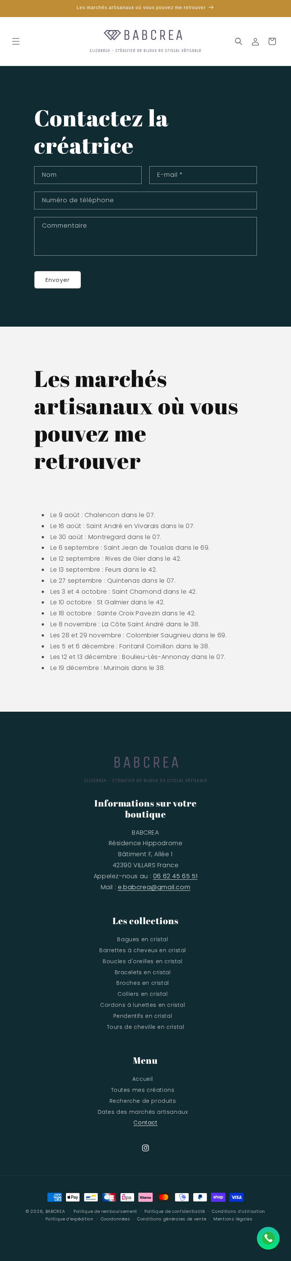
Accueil (142, 1079)
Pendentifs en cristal (142, 1016)
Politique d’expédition (69, 1219)
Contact (145, 1122)
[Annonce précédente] (14, 8)
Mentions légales (232, 1219)
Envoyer (57, 280)
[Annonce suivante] (276, 8)
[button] (16, 41)
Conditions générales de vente (171, 1219)
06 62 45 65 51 (175, 876)
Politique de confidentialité (174, 1211)
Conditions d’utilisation (238, 1211)
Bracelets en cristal (143, 972)
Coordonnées (115, 1219)
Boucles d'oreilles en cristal (142, 961)
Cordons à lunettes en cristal (142, 1005)
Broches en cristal (142, 983)
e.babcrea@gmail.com (154, 887)
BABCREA (55, 1211)
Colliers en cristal (142, 994)
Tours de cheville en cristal (146, 1027)
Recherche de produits (143, 1101)
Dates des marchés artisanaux (143, 1112)
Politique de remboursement (105, 1211)
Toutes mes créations (143, 1090)
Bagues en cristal (142, 939)
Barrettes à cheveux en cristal (142, 950)
